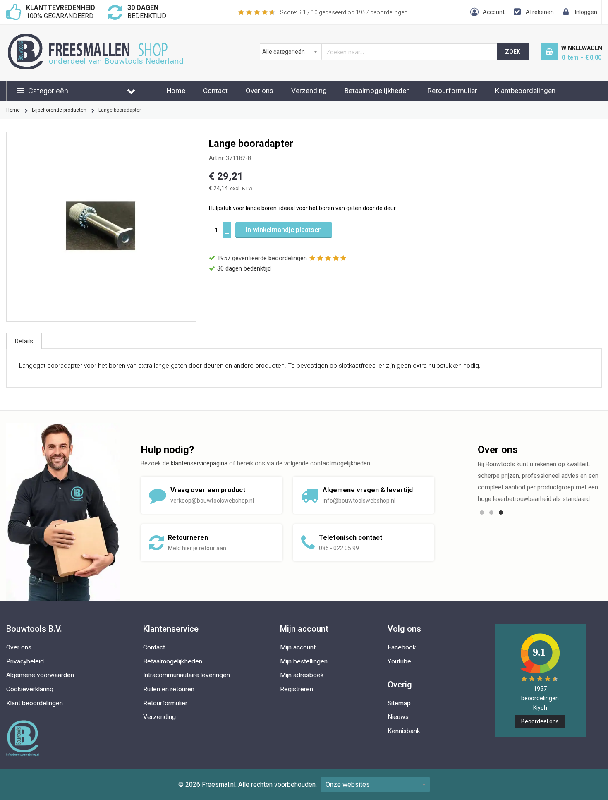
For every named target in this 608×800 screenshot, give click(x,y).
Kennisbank (404, 731)
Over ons (259, 90)
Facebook (402, 647)
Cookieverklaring (29, 689)
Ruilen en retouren (168, 689)
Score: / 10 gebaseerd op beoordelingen (343, 12)
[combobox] (379, 51)
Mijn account (298, 647)
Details (24, 341)
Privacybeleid (25, 661)
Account (494, 12)
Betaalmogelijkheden (377, 90)
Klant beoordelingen (34, 703)
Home (176, 90)
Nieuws (398, 717)
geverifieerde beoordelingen (262, 258)
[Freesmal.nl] (109, 37)
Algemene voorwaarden (40, 675)
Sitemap (399, 703)
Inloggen (586, 12)
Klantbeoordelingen (525, 90)
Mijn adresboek (302, 675)
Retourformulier (452, 90)
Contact (215, 90)
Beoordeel (540, 721)
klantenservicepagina (199, 463)
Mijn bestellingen (304, 661)
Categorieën (48, 90)
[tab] (24, 341)
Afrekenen (540, 12)
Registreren (296, 689)
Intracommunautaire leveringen (186, 675)
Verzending (309, 90)
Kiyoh (540, 707)
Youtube (399, 661)
